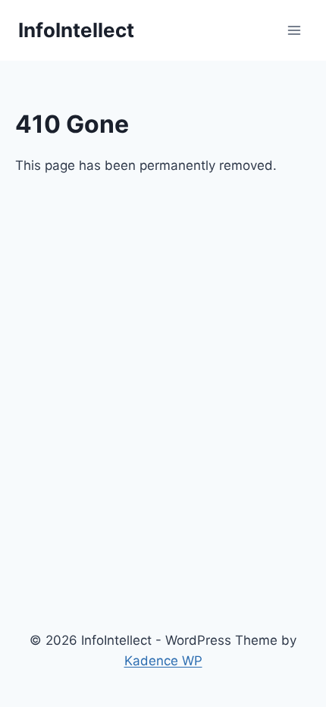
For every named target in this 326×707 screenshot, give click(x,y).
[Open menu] (294, 30)
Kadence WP (163, 660)
